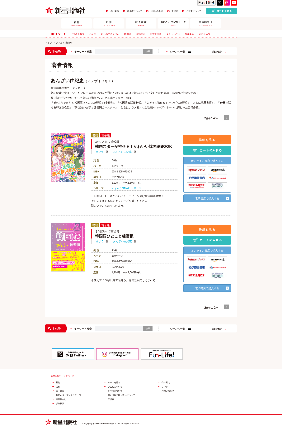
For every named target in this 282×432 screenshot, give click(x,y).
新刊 (58, 382)
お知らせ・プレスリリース (68, 395)
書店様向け (61, 399)
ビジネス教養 (77, 34)
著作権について (134, 11)
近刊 (58, 387)
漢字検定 (140, 34)
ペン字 (92, 34)
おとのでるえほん (110, 34)
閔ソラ (100, 151)
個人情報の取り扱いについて (121, 395)
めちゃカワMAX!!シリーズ (126, 188)
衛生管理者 (155, 34)
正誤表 (175, 11)
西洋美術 (189, 34)
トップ (48, 43)
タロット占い (173, 34)
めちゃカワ (204, 34)
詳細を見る (207, 139)
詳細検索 (217, 52)
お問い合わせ (156, 11)
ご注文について (193, 11)
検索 (148, 51)
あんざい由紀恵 (122, 151)
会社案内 (114, 11)
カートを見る (114, 382)
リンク (165, 387)
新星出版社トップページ (62, 376)
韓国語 (127, 34)
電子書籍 (60, 391)
